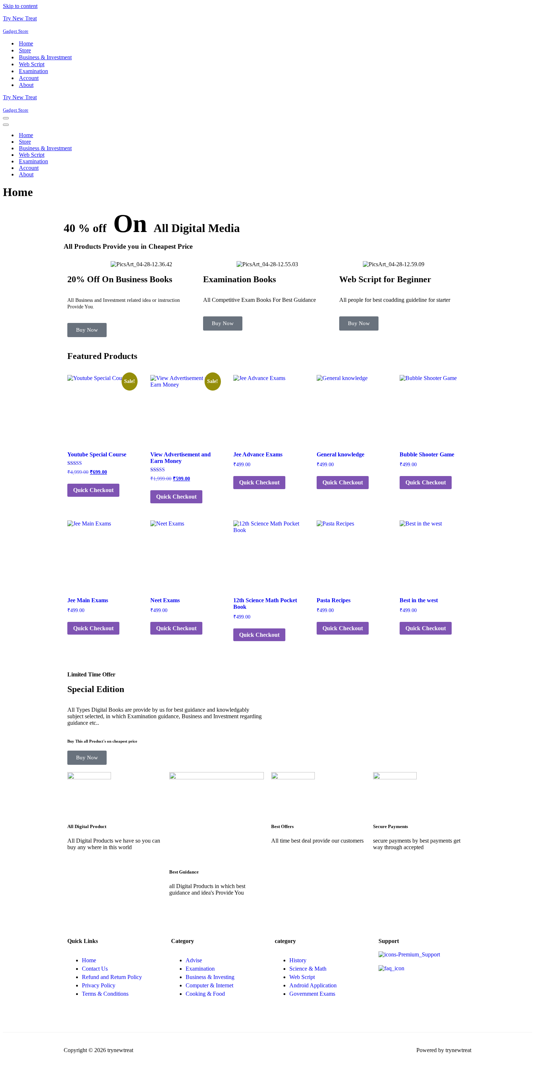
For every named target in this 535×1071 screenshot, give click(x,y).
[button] (70, 264)
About (26, 85)
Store (25, 50)
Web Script (31, 64)
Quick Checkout (93, 490)
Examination (33, 71)
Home (26, 43)
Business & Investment (45, 57)
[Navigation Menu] (6, 118)
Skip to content (20, 6)
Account (29, 78)
